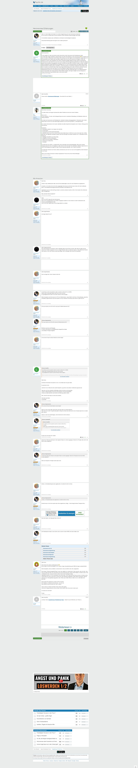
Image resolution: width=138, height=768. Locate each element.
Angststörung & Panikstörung (57, 749)
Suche (52, 5)
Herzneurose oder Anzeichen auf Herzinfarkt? (48, 741)
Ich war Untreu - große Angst (44, 716)
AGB (66, 760)
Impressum (51, 760)
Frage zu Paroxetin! (42, 735)
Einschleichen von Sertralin (44, 718)
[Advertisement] (65, 358)
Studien (72, 5)
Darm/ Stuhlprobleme (42, 721)
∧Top (135, 767)
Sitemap (77, 760)
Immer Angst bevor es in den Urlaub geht (47, 744)
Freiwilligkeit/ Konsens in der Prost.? (46, 713)
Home (35, 5)
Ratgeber (56, 5)
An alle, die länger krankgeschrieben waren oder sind (50, 738)
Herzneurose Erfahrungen (43, 28)
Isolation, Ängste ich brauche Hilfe (45, 724)
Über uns (47, 760)
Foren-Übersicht (36, 749)
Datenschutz (56, 760)
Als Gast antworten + (37, 31)
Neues (39, 5)
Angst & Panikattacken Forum (46, 749)
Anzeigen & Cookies (62, 760)
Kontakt (44, 760)
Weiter (86, 630)
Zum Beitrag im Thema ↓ (47, 76)
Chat (61, 5)
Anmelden (86, 5)
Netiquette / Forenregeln (71, 760)
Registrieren (80, 5)
